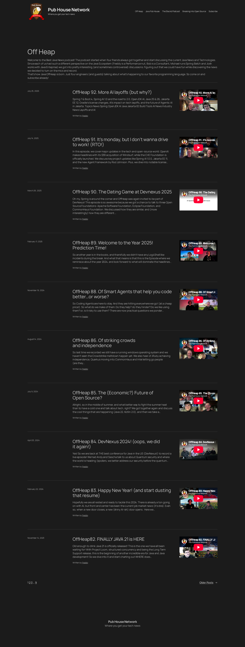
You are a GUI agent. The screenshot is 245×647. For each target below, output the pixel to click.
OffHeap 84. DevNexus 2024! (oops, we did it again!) (116, 444)
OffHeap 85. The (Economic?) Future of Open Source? (113, 395)
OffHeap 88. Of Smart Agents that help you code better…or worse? (122, 294)
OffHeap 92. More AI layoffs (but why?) (112, 92)
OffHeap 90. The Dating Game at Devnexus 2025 (122, 191)
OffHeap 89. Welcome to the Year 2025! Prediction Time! (113, 245)
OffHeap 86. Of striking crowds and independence (104, 343)
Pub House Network (69, 10)
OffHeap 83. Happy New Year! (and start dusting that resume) (122, 493)
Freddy (85, 115)
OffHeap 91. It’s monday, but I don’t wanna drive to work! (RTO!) (120, 142)
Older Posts (208, 582)
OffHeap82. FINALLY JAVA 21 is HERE (108, 539)
